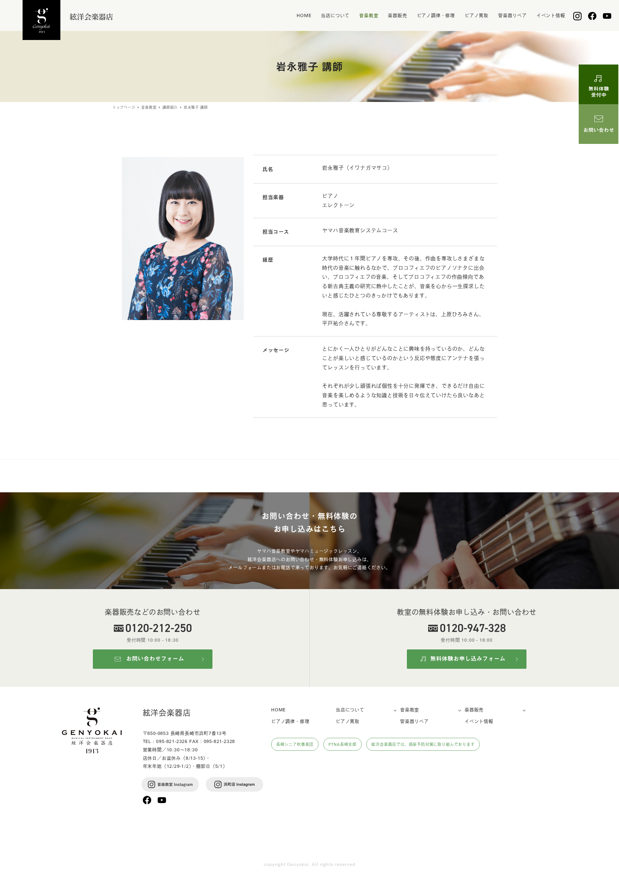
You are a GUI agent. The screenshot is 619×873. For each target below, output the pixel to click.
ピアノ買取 (347, 721)
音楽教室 (409, 709)
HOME (278, 709)
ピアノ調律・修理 (290, 721)
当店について (350, 709)
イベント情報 (479, 721)
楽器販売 (474, 709)
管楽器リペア (414, 721)
